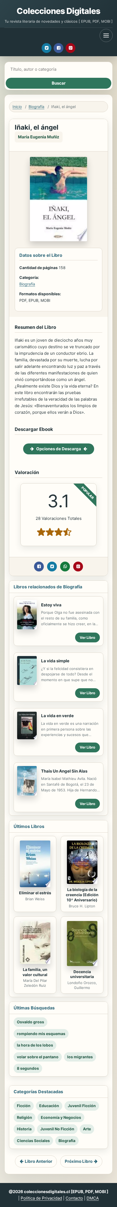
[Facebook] (58, 48)
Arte (87, 1128)
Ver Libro (87, 637)
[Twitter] (46, 48)
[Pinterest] (70, 48)
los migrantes (80, 1056)
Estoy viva (51, 604)
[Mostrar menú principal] (106, 35)
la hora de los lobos (35, 1045)
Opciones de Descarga (58, 448)
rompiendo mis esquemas (41, 1033)
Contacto (74, 1198)
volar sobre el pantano (38, 1056)
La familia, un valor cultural (35, 972)
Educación (49, 1105)
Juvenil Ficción (82, 1105)
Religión (24, 1117)
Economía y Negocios (61, 1117)
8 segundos (28, 1068)
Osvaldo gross (30, 1022)
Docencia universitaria (82, 974)
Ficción (23, 1105)
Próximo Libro (79, 1161)
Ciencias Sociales (33, 1140)
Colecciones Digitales (58, 11)
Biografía (36, 106)
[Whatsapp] (65, 566)
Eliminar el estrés (35, 892)
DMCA (93, 1198)
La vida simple (55, 660)
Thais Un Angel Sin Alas (64, 771)
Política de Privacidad (41, 1198)
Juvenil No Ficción (57, 1128)
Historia (24, 1128)
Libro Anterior (38, 1161)
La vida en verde (57, 715)
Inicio (17, 106)
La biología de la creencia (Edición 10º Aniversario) (82, 894)
